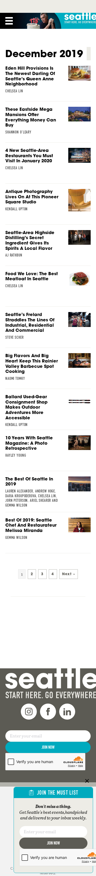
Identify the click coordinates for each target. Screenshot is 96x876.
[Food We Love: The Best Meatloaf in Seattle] (48, 284)
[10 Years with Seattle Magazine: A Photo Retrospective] (48, 449)
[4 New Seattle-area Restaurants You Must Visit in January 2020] (48, 161)
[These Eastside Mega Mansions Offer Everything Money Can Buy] (48, 122)
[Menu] (9, 21)
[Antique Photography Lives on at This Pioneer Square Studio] (48, 204)
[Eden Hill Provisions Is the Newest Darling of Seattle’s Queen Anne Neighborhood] (48, 81)
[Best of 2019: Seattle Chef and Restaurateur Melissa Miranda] (48, 531)
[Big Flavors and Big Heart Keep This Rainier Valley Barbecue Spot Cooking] (48, 368)
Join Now (48, 747)
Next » (68, 574)
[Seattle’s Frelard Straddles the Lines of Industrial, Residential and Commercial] (48, 327)
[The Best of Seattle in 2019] (48, 493)
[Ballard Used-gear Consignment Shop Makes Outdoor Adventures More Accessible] (48, 412)
